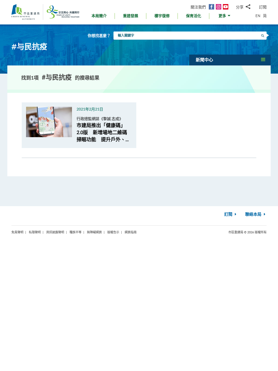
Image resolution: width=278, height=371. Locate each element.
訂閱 (263, 7)
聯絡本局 (254, 214)
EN (257, 15)
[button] (224, 17)
